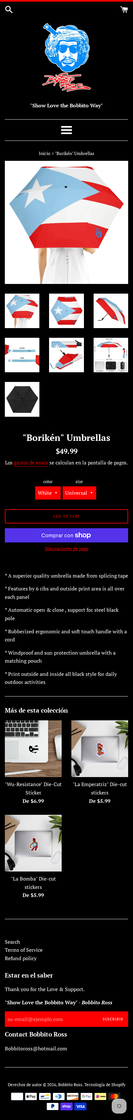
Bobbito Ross (70, 1084)
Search (12, 941)
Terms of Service (24, 949)
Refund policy (20, 958)
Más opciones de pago (66, 548)
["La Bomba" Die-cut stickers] (33, 843)
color (48, 481)
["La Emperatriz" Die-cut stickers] (99, 748)
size (79, 481)
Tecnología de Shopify (105, 1084)
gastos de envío (31, 462)
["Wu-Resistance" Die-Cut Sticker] (33, 748)
